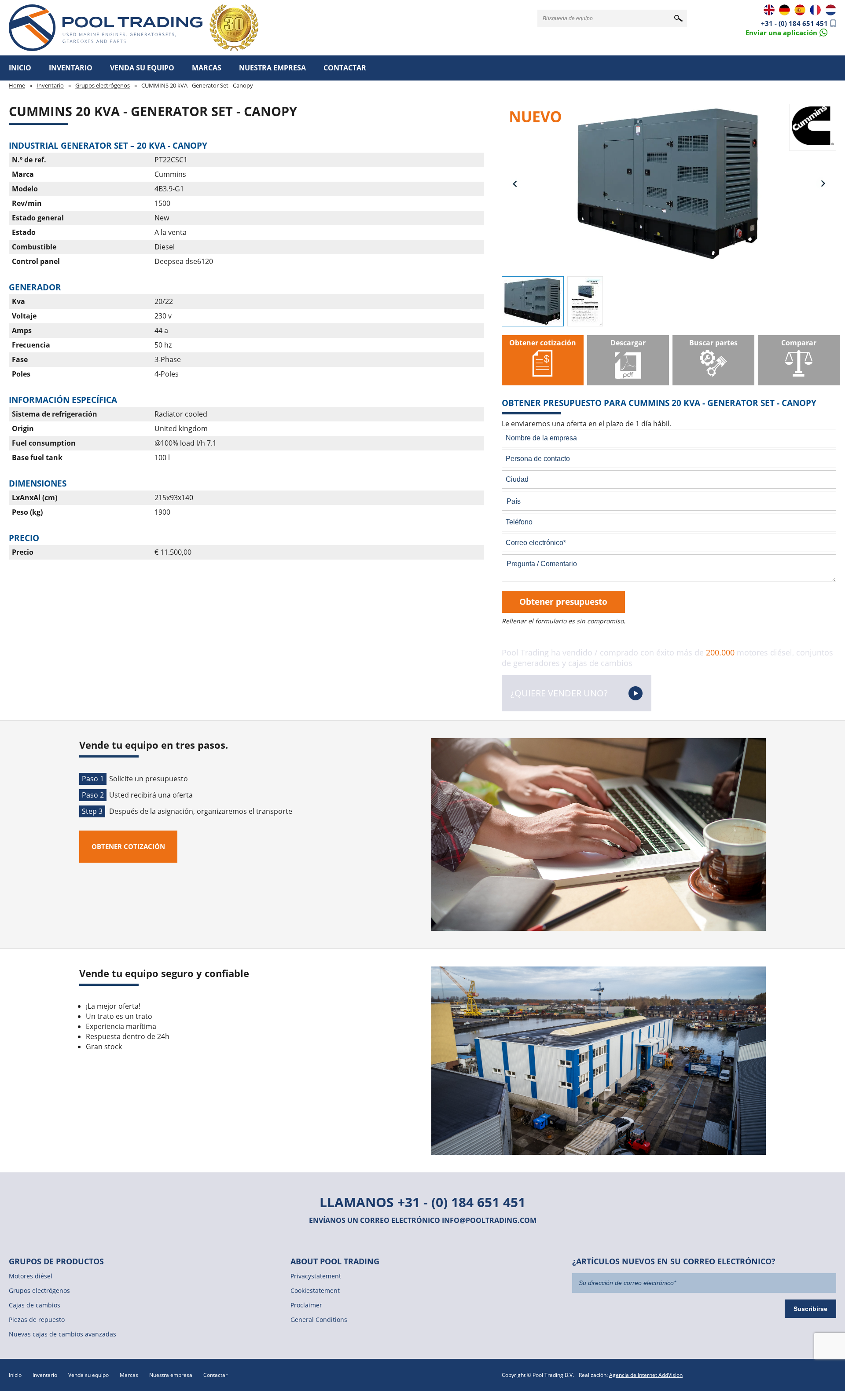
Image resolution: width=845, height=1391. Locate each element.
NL (830, 9)
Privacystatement (315, 1276)
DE (784, 9)
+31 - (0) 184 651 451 (794, 23)
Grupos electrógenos (102, 85)
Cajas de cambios (34, 1305)
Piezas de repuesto (37, 1319)
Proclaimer (306, 1305)
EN (769, 9)
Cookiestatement (315, 1290)
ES (799, 9)
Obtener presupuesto (563, 602)
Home (17, 85)
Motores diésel (30, 1276)
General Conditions (318, 1319)
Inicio (20, 68)
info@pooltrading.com (489, 1220)
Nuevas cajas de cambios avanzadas (62, 1334)
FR (815, 9)
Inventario (70, 68)
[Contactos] (786, 32)
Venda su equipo (142, 68)
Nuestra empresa (272, 68)
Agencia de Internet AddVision (646, 1375)
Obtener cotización (128, 846)
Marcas (206, 68)
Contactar (344, 68)
